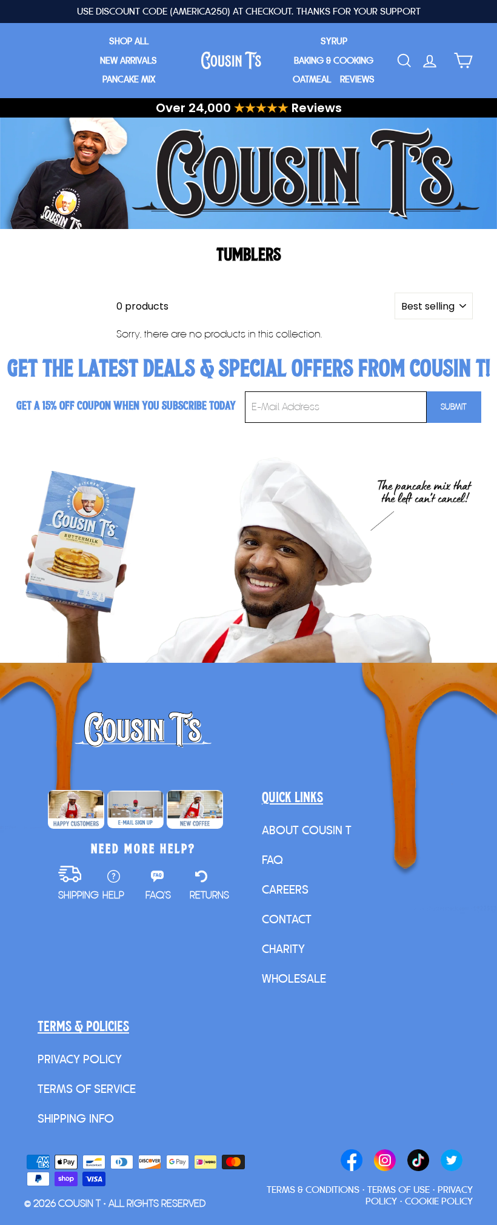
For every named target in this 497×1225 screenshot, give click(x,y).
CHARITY (283, 948)
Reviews (357, 79)
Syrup (334, 41)
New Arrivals (128, 60)
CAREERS (285, 889)
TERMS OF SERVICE (87, 1088)
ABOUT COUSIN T (307, 830)
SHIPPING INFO (76, 1118)
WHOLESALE (294, 978)
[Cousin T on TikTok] (418, 1161)
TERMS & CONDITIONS (313, 1189)
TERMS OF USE (398, 1189)
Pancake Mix (128, 79)
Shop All (128, 41)
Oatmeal (312, 79)
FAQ (272, 859)
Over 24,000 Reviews (249, 107)
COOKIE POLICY (439, 1200)
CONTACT (287, 919)
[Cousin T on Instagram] (385, 1161)
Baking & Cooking (333, 60)
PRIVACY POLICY (80, 1059)
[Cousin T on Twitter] (451, 1161)
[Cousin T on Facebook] (351, 1161)
